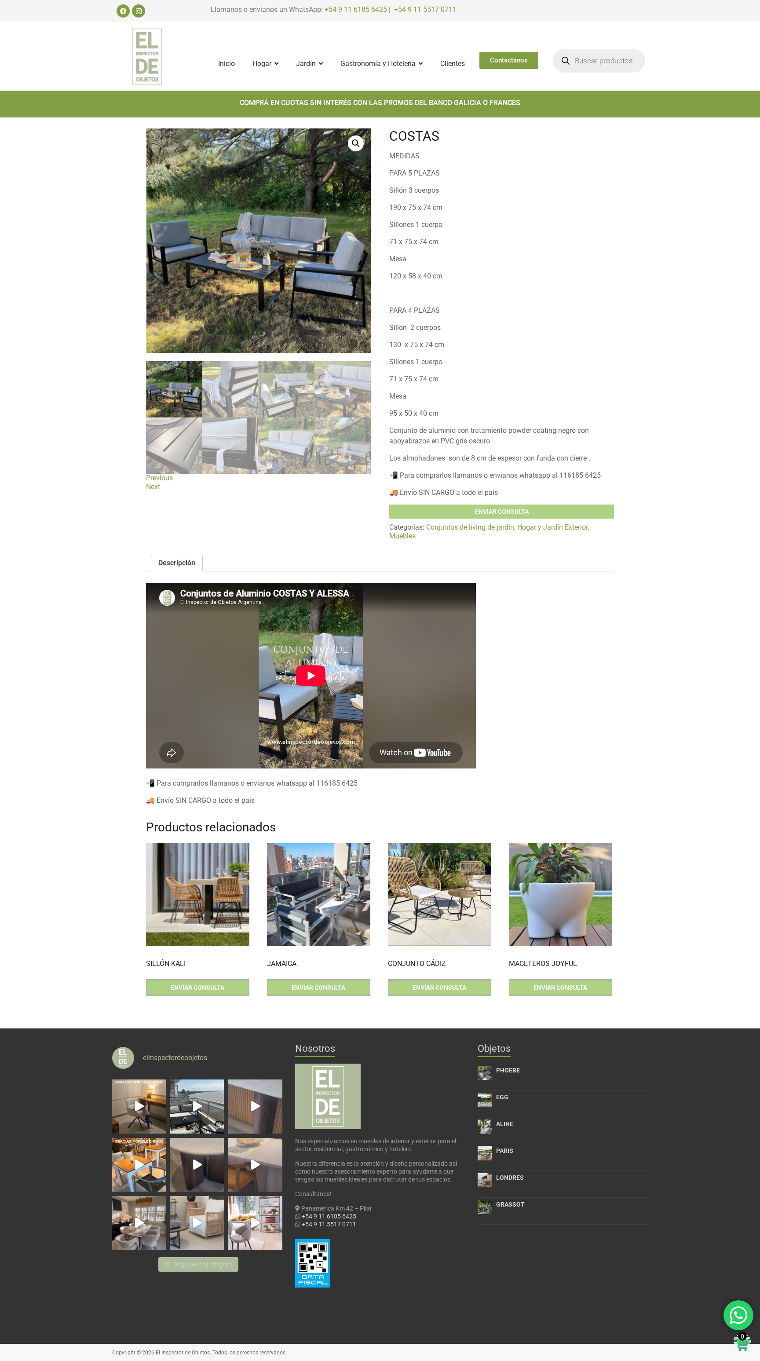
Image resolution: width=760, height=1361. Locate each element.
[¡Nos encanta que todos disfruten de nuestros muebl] (139, 1106)
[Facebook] (123, 11)
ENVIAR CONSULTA (502, 511)
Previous (159, 478)
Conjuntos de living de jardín (470, 527)
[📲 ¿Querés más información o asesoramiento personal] (255, 1165)
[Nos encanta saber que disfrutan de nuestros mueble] (139, 1165)
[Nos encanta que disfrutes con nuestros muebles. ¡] (197, 1106)
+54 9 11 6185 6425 (356, 9)
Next (153, 487)
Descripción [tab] (176, 563)
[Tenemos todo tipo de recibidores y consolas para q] (255, 1106)
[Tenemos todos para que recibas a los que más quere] (139, 1223)
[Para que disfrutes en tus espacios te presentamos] (197, 1223)
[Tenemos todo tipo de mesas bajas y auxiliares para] (197, 1165)
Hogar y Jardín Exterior (552, 527)
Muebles (402, 536)
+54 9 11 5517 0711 (425, 9)
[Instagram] (138, 11)
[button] (356, 143)
